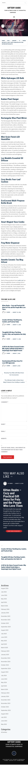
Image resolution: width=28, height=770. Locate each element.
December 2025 (5, 616)
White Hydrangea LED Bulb (12, 78)
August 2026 (4, 588)
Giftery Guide (14, 8)
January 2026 (5, 612)
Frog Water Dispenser (10, 243)
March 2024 (4, 689)
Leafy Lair (20, 280)
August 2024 (4, 672)
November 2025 (5, 619)
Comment (4, 402)
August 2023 (4, 714)
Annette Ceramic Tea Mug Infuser (12, 260)
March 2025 (4, 647)
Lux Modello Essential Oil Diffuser (12, 159)
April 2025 (4, 644)
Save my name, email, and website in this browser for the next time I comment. (13, 450)
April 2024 (4, 686)
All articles (4, 732)
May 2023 (4, 724)
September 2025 (6, 626)
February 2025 (5, 651)
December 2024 (5, 658)
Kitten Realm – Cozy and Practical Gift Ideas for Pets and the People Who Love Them (13, 307)
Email (3, 431)
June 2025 (4, 637)
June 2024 (4, 679)
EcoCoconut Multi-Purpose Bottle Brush (12, 201)
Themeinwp (20, 760)
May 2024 (4, 682)
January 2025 (5, 654)
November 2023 (5, 703)
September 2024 (6, 668)
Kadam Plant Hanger (10, 99)
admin (8, 25)
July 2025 (4, 633)
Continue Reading (14, 531)
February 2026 (5, 609)
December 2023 (5, 700)
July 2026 (4, 592)
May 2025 (4, 640)
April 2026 (4, 602)
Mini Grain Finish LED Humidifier (10, 138)
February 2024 (5, 693)
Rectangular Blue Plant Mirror (14, 118)
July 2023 (4, 717)
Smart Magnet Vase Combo (12, 222)
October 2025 (5, 623)
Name (3, 424)
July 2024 (4, 675)
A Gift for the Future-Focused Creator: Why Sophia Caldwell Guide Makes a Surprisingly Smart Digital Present (13, 348)
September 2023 (6, 710)
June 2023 (4, 721)
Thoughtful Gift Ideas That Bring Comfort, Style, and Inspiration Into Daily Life (14, 334)
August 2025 (4, 630)
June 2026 (4, 595)
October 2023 (5, 707)
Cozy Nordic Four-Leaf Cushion (10, 180)
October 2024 (5, 665)
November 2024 (5, 661)
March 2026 (4, 606)
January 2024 (5, 696)
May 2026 (4, 599)
